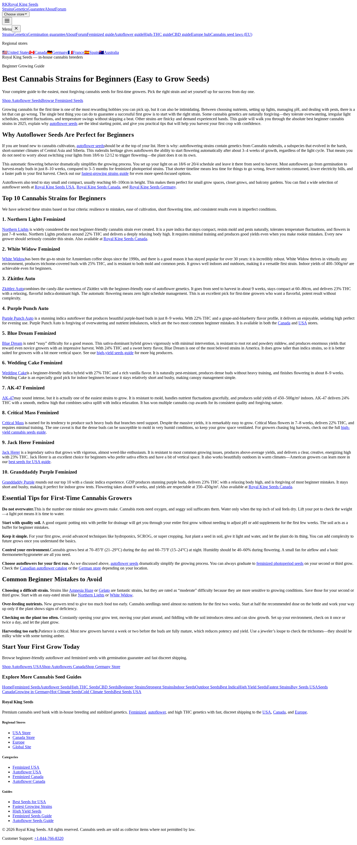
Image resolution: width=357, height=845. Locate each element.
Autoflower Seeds (55, 687)
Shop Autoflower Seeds (21, 100)
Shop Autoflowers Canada (63, 666)
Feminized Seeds (26, 687)
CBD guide (181, 34)
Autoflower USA (27, 772)
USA (302, 323)
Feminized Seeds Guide (32, 816)
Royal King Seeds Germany (152, 187)
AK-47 (8, 398)
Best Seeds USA (127, 691)
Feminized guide (100, 34)
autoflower (157, 712)
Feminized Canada (28, 776)
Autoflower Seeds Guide (33, 820)
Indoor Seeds (184, 687)
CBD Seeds (108, 687)
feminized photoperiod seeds (279, 563)
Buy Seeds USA (304, 687)
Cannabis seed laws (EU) (231, 34)
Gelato (104, 590)
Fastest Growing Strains (32, 806)
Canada (284, 323)
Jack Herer (11, 452)
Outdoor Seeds (207, 687)
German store (90, 568)
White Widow (13, 259)
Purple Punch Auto (17, 318)
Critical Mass (13, 423)
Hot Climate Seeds (65, 691)
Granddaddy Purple (18, 482)
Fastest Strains (279, 687)
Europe (301, 712)
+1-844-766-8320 (49, 838)
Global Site (22, 747)
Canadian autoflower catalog (43, 568)
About (50, 9)
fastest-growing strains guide (105, 173)
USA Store (22, 733)
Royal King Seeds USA (54, 187)
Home (7, 687)
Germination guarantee (46, 34)
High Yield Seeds (252, 687)
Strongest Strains (160, 687)
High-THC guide (157, 34)
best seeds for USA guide (29, 461)
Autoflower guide (128, 34)
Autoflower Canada (29, 781)
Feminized (137, 712)
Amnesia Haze (81, 590)
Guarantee (36, 9)
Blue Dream (12, 343)
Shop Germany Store (102, 666)
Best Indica (229, 687)
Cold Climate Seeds (97, 691)
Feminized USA (26, 767)
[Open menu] (7, 21)
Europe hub (200, 34)
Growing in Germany (32, 691)
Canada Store (24, 737)
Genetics (20, 9)
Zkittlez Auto (13, 288)
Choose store (14, 14)
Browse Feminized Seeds (62, 100)
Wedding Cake (14, 373)
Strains (7, 9)
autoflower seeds (63, 123)
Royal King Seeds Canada (98, 187)
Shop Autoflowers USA (22, 666)
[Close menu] (16, 28)
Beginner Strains (132, 687)
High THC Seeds (84, 687)
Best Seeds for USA (29, 802)
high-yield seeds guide (115, 352)
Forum (60, 9)
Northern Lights (15, 229)
